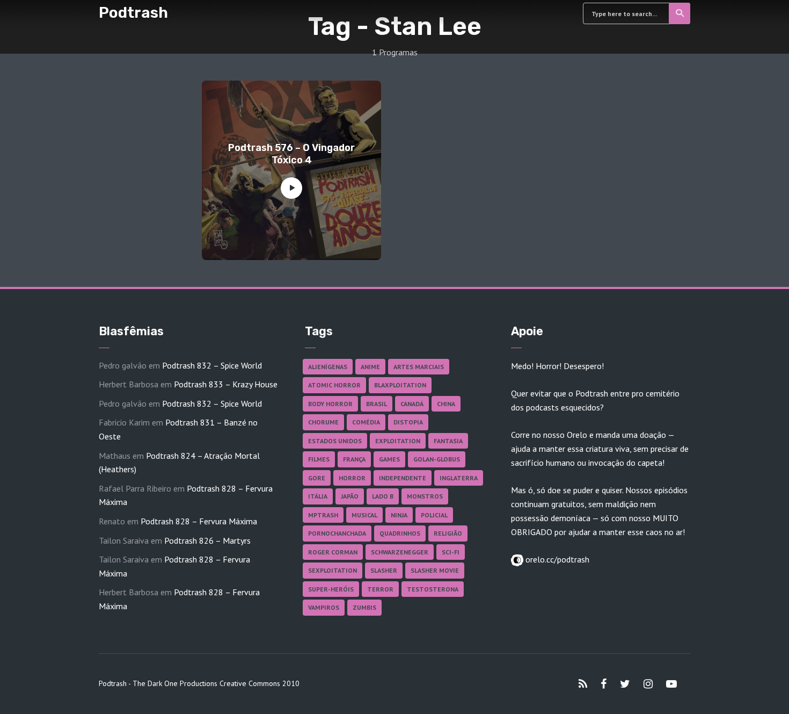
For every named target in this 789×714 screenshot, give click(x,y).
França (354, 459)
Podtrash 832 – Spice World (212, 365)
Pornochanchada (337, 533)
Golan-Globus (436, 459)
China (446, 404)
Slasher (383, 570)
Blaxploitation (400, 385)
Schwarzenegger (399, 552)
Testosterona (432, 589)
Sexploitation (332, 570)
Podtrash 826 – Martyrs (207, 540)
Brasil (376, 404)
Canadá (411, 404)
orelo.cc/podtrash (556, 559)
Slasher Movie (435, 570)
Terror (380, 589)
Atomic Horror (334, 385)
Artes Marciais (418, 367)
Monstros (425, 496)
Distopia (408, 422)
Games (389, 459)
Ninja (399, 515)
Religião (448, 533)
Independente (402, 478)
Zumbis (364, 607)
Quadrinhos (399, 533)
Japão (350, 496)
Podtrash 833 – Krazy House (225, 384)
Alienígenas (327, 367)
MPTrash (323, 515)
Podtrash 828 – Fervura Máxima (199, 521)
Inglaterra (459, 478)
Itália (317, 496)
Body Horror (330, 404)
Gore (316, 478)
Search (679, 13)
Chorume (323, 422)
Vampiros (323, 607)
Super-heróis (331, 589)
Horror (352, 478)
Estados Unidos (335, 441)
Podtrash (133, 12)
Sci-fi (450, 552)
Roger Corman (332, 552)
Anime (370, 367)
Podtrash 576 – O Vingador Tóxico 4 (291, 154)
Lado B (382, 496)
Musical (364, 515)
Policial (434, 515)
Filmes (319, 459)
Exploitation (397, 441)
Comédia (366, 422)
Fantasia (448, 441)
